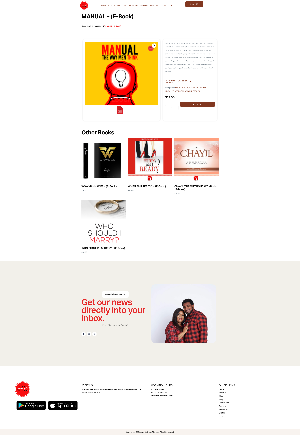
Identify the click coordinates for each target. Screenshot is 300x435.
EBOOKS (196, 91)
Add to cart (197, 104)
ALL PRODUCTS (181, 88)
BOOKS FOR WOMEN (95, 26)
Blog (118, 5)
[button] (154, 45)
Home (103, 5)
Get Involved (133, 5)
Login (170, 5)
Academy (144, 5)
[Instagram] (94, 334)
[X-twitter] (89, 334)
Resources (154, 5)
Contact (163, 5)
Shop (124, 5)
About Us (111, 5)
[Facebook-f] (83, 334)
